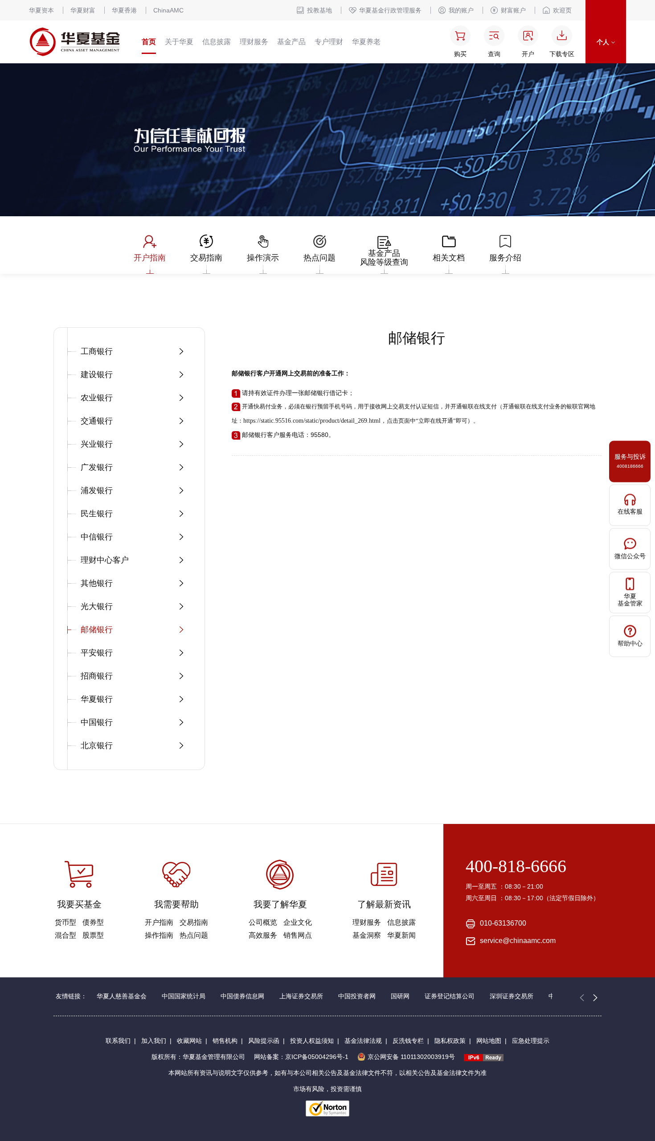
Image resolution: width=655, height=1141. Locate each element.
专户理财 (329, 41)
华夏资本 (41, 10)
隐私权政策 (450, 1040)
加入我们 (153, 1040)
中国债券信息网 (242, 996)
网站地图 (488, 1040)
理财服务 (254, 41)
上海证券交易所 (301, 996)
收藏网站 (189, 1040)
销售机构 (225, 1040)
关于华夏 (179, 41)
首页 (149, 41)
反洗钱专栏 (408, 1040)
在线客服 (630, 511)
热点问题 (194, 935)
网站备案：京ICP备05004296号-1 (301, 1056)
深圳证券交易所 (511, 996)
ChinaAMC (168, 10)
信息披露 (216, 41)
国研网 (400, 996)
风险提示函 (263, 1040)
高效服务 (263, 935)
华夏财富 (82, 10)
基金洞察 (366, 935)
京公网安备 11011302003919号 (411, 1056)
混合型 (65, 935)
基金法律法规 (363, 1040)
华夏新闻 (401, 935)
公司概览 (263, 922)
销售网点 (297, 935)
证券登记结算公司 (450, 996)
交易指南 (194, 922)
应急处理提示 (530, 1040)
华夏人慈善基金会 (122, 996)
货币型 (65, 922)
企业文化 (297, 922)
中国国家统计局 (183, 996)
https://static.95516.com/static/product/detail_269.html (312, 420)
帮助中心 (630, 643)
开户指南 (159, 922)
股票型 (93, 935)
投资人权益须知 (312, 1040)
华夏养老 (366, 41)
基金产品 (291, 41)
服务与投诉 (630, 461)
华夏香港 (124, 10)
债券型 (93, 922)
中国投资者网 (357, 996)
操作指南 (159, 935)
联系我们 (118, 1040)
